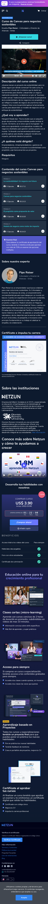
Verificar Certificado (12, 840)
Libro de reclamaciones (9, 856)
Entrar (43, 11)
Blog (3, 858)
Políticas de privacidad (9, 850)
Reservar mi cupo (26, 4)
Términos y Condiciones (9, 848)
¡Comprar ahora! (24, 522)
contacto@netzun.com (9, 870)
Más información (38, 432)
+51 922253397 (9, 872)
